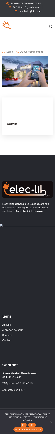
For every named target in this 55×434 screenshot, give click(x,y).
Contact (7, 340)
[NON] (51, 422)
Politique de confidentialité (28, 429)
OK (23, 425)
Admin (9, 51)
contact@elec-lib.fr (13, 389)
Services (7, 335)
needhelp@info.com (29, 11)
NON (32, 425)
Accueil (6, 324)
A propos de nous (12, 329)
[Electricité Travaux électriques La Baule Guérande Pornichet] (14, 24)
